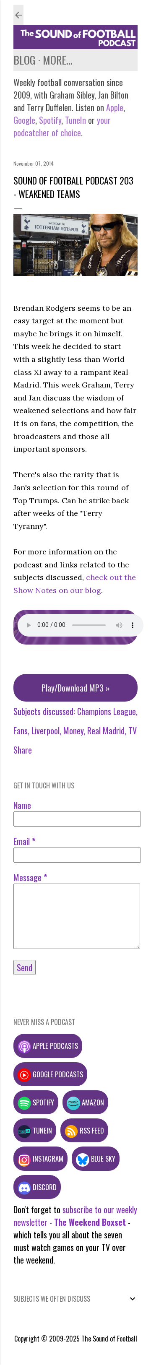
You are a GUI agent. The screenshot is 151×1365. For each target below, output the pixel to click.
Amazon (92, 1102)
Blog (24, 60)
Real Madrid (106, 730)
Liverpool (45, 730)
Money (73, 730)
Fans (20, 730)
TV (132, 730)
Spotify (50, 120)
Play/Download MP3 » (76, 687)
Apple (114, 107)
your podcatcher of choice (62, 126)
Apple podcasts (54, 1045)
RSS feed (91, 1130)
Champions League (106, 711)
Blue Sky (102, 1158)
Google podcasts (57, 1074)
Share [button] (22, 750)
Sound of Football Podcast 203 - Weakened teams (73, 187)
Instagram (47, 1158)
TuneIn (75, 120)
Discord (44, 1187)
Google (24, 120)
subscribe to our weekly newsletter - (75, 1215)
